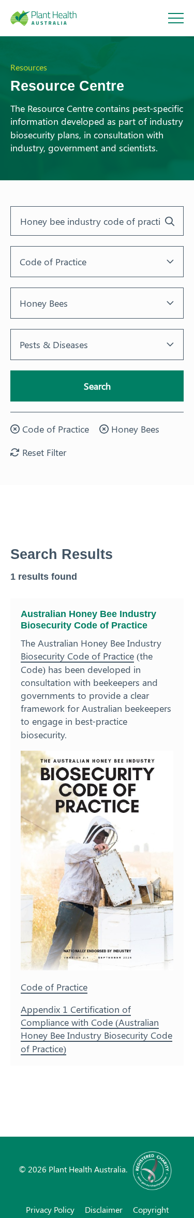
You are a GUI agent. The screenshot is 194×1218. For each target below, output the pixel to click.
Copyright (151, 1209)
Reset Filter (43, 452)
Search (97, 386)
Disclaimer (104, 1209)
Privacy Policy (50, 1209)
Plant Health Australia (54, 18)
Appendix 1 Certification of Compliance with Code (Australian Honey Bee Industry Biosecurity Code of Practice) (96, 1029)
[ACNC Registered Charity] (152, 1169)
